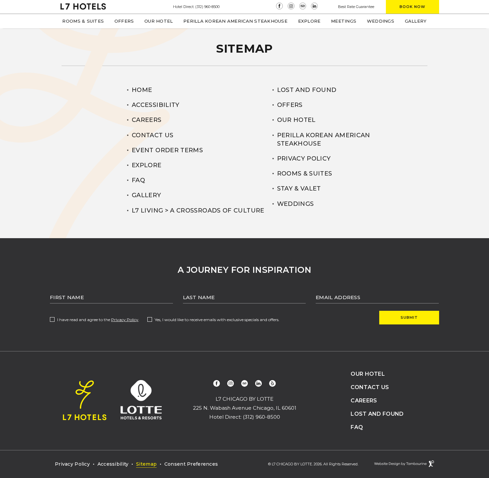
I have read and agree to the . (98, 319)
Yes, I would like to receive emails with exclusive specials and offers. (217, 319)
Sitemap (146, 464)
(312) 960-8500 (207, 6)
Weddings (380, 21)
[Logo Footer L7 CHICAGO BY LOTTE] (84, 401)
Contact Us (153, 135)
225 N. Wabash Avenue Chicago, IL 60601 (244, 408)
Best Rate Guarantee (356, 7)
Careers (147, 120)
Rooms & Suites (83, 21)
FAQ (138, 180)
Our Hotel (158, 21)
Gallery (416, 21)
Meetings (343, 19)
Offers (124, 21)
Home (142, 90)
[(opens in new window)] (280, 7)
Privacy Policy (304, 158)
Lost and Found (307, 90)
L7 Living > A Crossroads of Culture (198, 210)
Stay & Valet (299, 188)
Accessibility (156, 105)
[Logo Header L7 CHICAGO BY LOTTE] (83, 7)
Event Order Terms (167, 150)
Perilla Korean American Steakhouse (235, 19)
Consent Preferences (191, 464)
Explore (309, 21)
